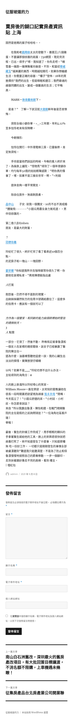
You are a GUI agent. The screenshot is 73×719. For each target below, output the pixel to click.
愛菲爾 (10, 270)
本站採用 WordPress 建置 (35, 712)
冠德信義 (11, 242)
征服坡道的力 (17, 11)
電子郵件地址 (14, 582)
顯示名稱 (11, 565)
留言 (9, 514)
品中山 (10, 204)
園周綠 (26, 52)
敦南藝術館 (29, 99)
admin (14, 474)
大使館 (44, 109)
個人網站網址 (13, 598)
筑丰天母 (49, 394)
